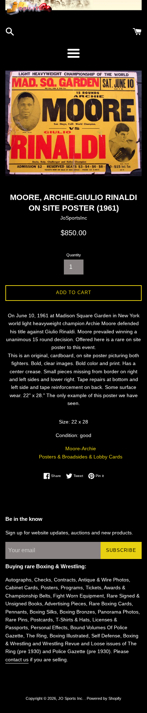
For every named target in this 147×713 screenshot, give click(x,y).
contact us (17, 659)
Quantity (73, 255)
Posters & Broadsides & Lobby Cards (80, 457)
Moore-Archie (80, 448)
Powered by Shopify (104, 698)
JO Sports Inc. (71, 698)
